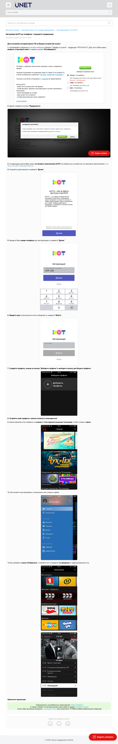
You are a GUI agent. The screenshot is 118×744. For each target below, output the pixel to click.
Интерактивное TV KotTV (67, 30)
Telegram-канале (81, 707)
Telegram (79, 705)
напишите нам (50, 709)
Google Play (17, 166)
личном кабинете (37, 47)
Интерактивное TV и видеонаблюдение (38, 30)
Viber (73, 705)
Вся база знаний (12, 30)
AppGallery (28, 166)
